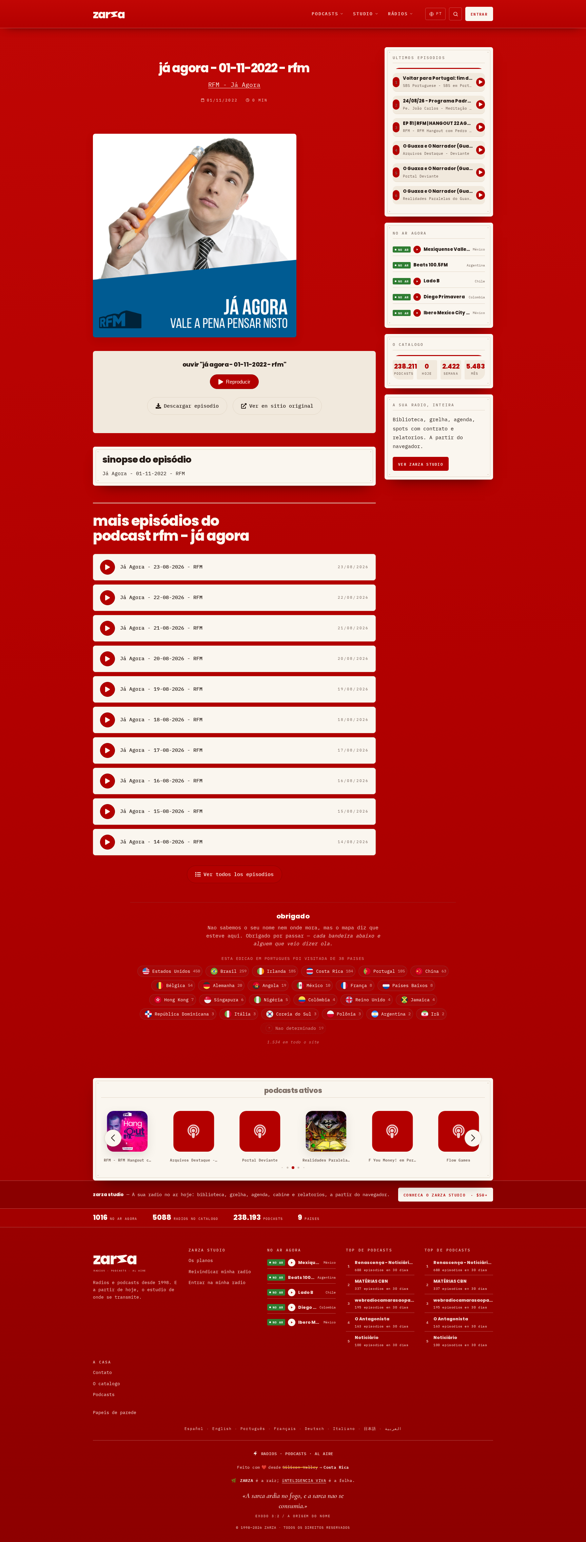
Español (194, 1428)
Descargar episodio (191, 406)
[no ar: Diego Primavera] (417, 297)
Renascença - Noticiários (384, 1262)
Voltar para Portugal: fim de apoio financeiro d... (438, 78)
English (222, 1428)
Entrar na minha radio (217, 1282)
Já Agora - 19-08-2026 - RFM (161, 689)
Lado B (432, 281)
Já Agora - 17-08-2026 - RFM (161, 750)
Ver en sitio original (281, 406)
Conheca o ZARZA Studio (446, 1194)
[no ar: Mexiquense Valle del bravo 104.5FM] (417, 249)
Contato (102, 1372)
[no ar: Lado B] (417, 281)
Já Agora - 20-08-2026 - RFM (161, 658)
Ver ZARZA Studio (420, 464)
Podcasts (325, 13)
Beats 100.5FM (430, 265)
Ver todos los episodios (238, 874)
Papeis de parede (114, 1412)
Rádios (398, 13)
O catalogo (106, 1384)
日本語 (370, 1428)
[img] (293, 1467)
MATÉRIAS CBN (371, 1281)
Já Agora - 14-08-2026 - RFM (161, 841)
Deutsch (314, 1428)
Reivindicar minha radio (220, 1272)
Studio (363, 13)
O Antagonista (372, 1319)
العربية (393, 1428)
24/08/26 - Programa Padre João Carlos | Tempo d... (438, 101)
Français (285, 1428)
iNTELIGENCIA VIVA (304, 1480)
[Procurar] (455, 13)
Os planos (201, 1260)
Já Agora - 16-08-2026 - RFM (161, 780)
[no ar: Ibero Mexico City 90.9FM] (417, 313)
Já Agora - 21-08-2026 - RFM (161, 628)
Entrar (479, 14)
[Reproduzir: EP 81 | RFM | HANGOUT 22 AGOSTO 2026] (480, 127)
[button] (282, 1167)
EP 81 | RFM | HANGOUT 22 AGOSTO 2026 (438, 123)
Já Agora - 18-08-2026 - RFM (161, 719)
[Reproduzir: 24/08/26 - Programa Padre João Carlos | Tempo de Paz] (480, 104)
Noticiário (366, 1337)
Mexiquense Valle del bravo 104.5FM (447, 249)
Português (252, 1428)
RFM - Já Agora (234, 85)
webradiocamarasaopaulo (384, 1300)
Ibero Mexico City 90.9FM (447, 313)
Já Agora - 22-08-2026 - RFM (161, 597)
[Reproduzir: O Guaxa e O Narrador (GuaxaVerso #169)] (480, 150)
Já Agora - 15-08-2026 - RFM (161, 811)
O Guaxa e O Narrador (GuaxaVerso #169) (438, 146)
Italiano (344, 1428)
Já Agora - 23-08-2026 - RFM (161, 566)
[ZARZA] (114, 14)
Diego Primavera (444, 297)
